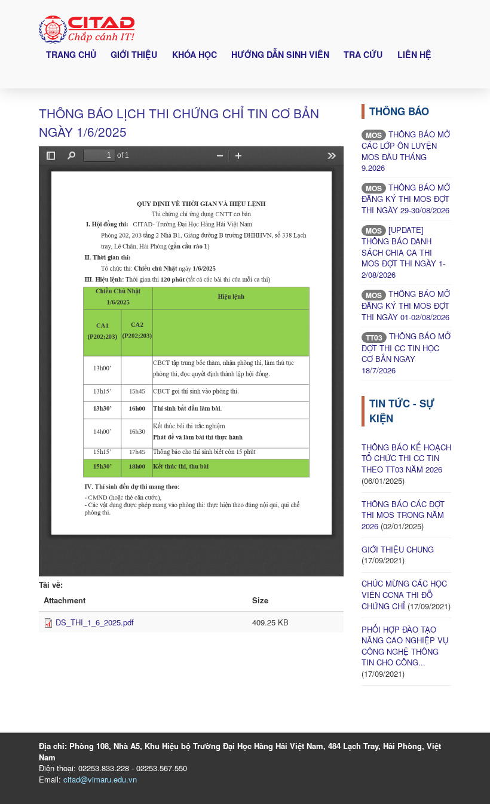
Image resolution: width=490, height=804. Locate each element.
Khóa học (194, 54)
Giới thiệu (134, 54)
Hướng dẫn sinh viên (280, 54)
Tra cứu (363, 54)
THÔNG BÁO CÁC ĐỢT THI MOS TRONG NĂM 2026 (403, 515)
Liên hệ (414, 54)
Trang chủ (71, 54)
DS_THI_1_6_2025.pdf (95, 622)
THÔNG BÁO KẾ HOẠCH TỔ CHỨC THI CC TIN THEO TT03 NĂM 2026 (406, 458)
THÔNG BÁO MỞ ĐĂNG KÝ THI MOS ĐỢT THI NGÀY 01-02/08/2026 (406, 305)
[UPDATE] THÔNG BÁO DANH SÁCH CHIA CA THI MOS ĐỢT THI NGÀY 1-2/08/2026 (403, 252)
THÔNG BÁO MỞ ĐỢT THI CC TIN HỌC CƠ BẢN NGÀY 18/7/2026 (406, 353)
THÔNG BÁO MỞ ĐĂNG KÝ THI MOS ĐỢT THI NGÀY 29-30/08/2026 (406, 199)
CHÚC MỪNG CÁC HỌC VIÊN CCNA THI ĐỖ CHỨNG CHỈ (404, 594)
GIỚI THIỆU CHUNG (398, 549)
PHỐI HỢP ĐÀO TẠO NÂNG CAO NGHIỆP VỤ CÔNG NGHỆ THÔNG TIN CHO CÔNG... (405, 646)
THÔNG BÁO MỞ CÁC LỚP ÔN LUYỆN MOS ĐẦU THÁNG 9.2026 (406, 151)
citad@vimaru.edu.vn (100, 779)
